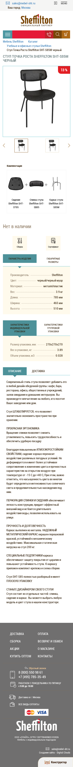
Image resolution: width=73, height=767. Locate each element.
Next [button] (69, 146)
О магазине (46, 649)
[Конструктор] (55, 762)
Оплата (43, 634)
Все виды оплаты (28, 704)
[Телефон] (49, 34)
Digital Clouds (63, 752)
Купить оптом (20, 656)
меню (64, 3)
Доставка (17, 634)
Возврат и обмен (50, 641)
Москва (25, 7)
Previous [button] (4, 146)
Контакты (45, 656)
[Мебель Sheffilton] (36, 20)
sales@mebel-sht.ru (23, 3)
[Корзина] (66, 34)
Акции (14, 649)
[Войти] (55, 3)
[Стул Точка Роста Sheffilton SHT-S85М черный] (36, 98)
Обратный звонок (37, 668)
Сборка (15, 641)
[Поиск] (57, 34)
